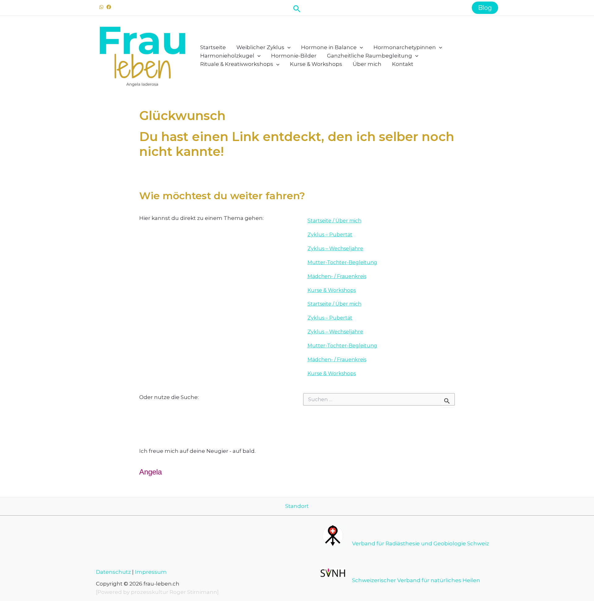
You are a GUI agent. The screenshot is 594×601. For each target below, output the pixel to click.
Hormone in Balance (329, 47)
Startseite (213, 47)
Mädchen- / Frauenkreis (337, 276)
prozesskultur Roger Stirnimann (174, 592)
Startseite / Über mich (334, 221)
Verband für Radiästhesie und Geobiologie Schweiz (420, 543)
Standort (297, 506)
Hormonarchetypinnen (404, 47)
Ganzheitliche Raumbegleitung (369, 56)
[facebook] (109, 7)
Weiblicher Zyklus (260, 47)
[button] (297, 8)
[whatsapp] (102, 7)
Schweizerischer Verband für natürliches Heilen (416, 580)
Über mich (367, 64)
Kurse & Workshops (316, 64)
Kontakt (402, 64)
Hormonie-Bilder (293, 56)
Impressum (151, 572)
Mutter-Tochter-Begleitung (342, 262)
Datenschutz (113, 572)
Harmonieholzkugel (227, 56)
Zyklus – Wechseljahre (335, 248)
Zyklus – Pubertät (330, 235)
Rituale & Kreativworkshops (236, 64)
